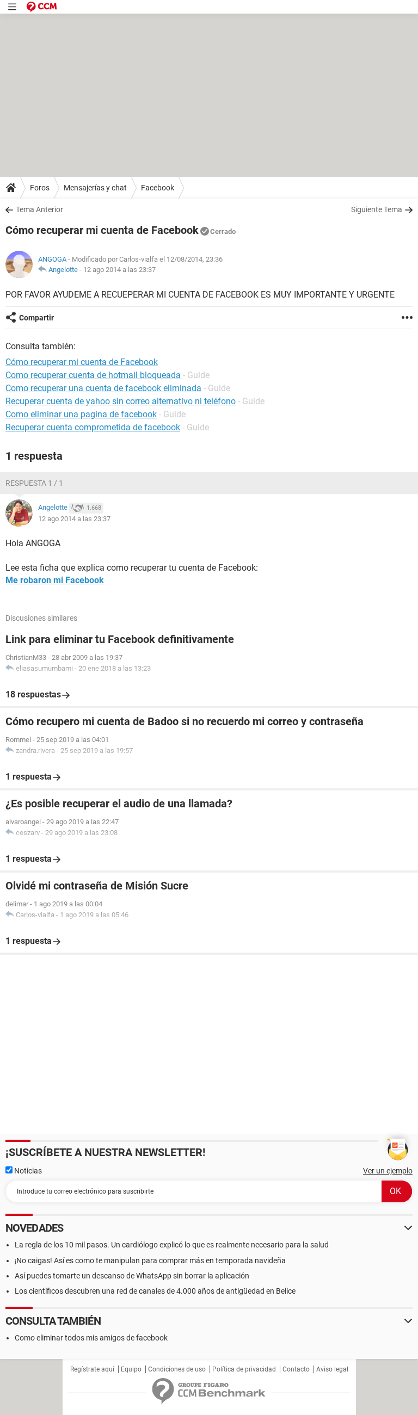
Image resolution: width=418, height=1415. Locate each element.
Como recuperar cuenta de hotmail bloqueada (93, 375)
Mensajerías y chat (95, 187)
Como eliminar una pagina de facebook (81, 414)
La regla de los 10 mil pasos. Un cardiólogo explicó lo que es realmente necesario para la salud (172, 1244)
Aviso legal (332, 1369)
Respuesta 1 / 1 (34, 483)
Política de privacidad (244, 1369)
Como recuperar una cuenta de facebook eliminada (103, 388)
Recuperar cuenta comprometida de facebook (92, 427)
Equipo (131, 1369)
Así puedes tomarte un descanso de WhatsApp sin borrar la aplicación (132, 1275)
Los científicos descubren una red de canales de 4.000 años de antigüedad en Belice (155, 1291)
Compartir (36, 317)
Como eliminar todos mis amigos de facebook (91, 1337)
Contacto (296, 1369)
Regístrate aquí (92, 1369)
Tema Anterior (39, 209)
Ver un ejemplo (388, 1170)
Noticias (27, 1170)
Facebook (157, 187)
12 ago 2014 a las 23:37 (119, 269)
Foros (40, 187)
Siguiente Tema (376, 209)
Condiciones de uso (177, 1369)
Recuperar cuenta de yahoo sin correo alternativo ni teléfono (120, 401)
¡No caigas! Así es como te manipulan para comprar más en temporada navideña (150, 1260)
